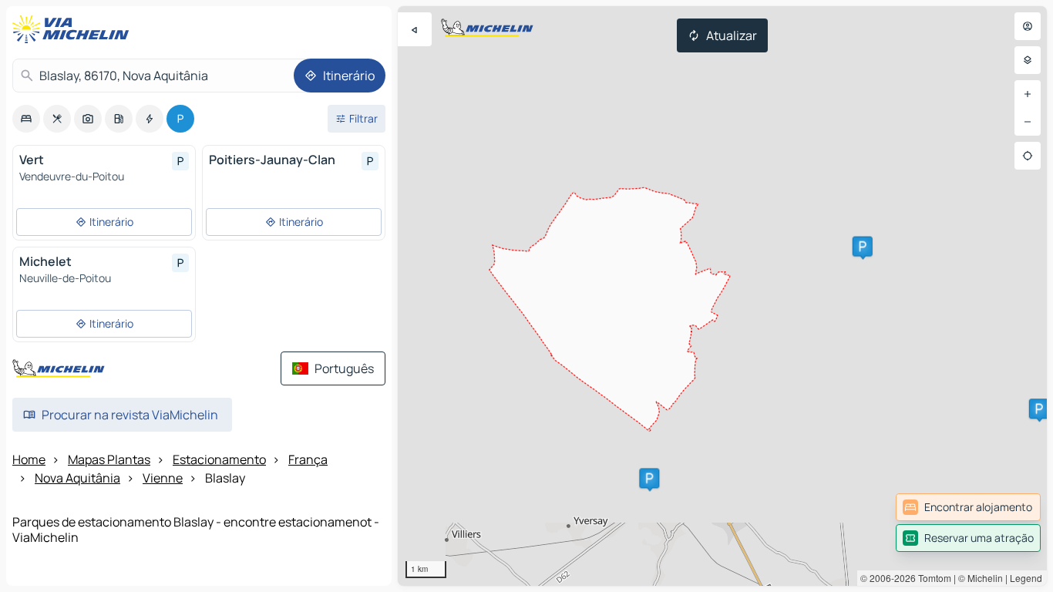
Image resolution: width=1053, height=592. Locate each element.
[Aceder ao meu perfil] (1027, 26)
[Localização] (1027, 156)
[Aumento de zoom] (1027, 94)
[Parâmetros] (1027, 60)
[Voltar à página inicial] (74, 29)
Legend (1026, 577)
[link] (968, 507)
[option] (26, 119)
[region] (722, 296)
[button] (863, 247)
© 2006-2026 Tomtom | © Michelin (931, 577)
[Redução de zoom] (1027, 122)
